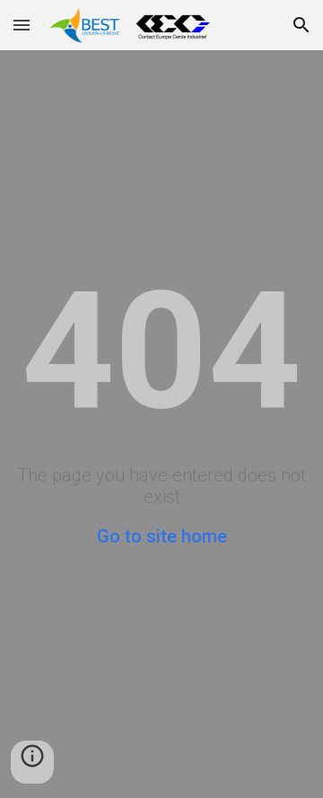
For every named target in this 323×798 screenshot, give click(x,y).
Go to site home (162, 536)
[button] (21, 24)
